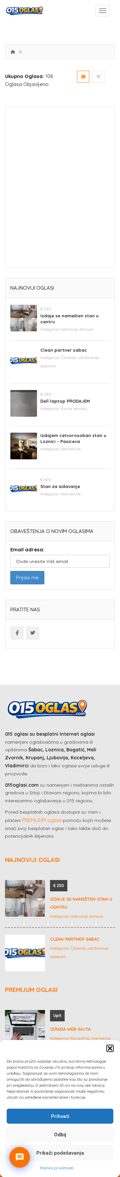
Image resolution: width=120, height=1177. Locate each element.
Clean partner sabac (63, 350)
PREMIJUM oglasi (42, 820)
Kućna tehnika (74, 408)
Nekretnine (71, 448)
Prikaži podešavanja (60, 1153)
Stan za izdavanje (60, 486)
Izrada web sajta (70, 1029)
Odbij (60, 1135)
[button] (110, 1048)
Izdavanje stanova (77, 329)
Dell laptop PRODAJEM (65, 401)
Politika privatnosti (57, 1167)
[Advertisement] (60, 190)
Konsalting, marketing (90, 1038)
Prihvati (60, 1116)
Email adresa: (27, 549)
